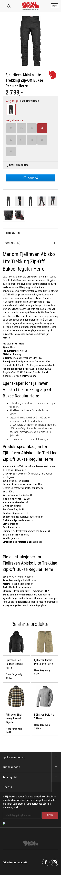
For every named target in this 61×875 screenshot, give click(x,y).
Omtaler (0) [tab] (12, 243)
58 (42, 139)
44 (11, 128)
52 (11, 139)
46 (21, 128)
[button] (11, 109)
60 (11, 151)
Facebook (46, 862)
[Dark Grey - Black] (11, 109)
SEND (50, 815)
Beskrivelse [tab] (13, 233)
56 (31, 139)
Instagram (54, 862)
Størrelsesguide (19, 165)
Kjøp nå (33, 177)
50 (42, 128)
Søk (9, 6)
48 (31, 128)
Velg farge (12, 101)
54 (21, 139)
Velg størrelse (14, 120)
